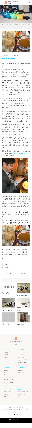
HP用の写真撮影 (21, 295)
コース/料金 (7, 368)
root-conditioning (11, 264)
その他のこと (21, 396)
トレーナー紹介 (8, 389)
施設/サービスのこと (23, 394)
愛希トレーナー (7, 394)
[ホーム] (2, 24)
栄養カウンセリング (8, 379)
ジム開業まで (15, 55)
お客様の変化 (21, 370)
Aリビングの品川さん (20, 153)
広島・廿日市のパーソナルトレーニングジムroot (19, 420)
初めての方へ (22, 349)
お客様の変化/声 (22, 368)
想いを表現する (6, 293)
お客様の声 (21, 373)
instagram (6, 357)
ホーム (5, 349)
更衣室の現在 (20, 324)
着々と (18, 310)
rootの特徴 (20, 355)
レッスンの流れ (22, 357)
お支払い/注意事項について (8, 383)
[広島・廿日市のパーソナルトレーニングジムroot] (16, 343)
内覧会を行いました (7, 310)
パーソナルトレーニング (8, 373)
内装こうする (5, 324)
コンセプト (21, 352)
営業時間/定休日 (22, 362)
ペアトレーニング (8, 377)
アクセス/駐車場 (22, 360)
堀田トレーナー (7, 396)
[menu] (29, 2)
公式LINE (6, 355)
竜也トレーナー (7, 391)
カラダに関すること (23, 391)
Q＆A (19, 389)
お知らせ (6, 352)
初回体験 (6, 370)
